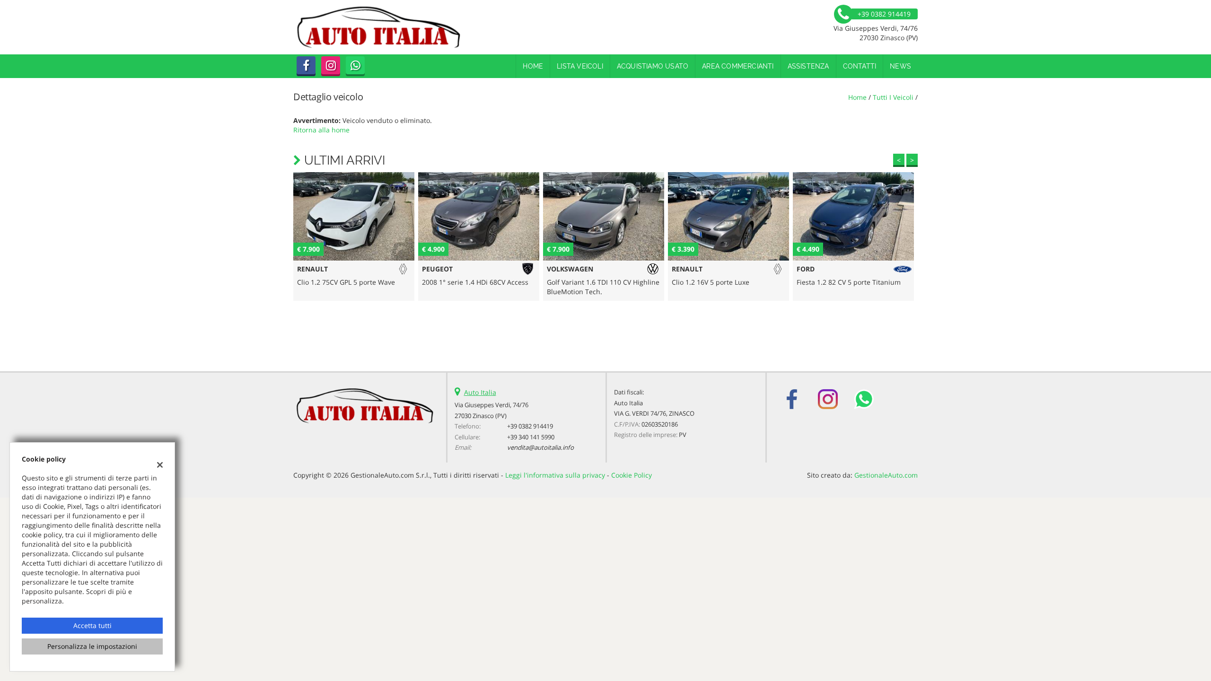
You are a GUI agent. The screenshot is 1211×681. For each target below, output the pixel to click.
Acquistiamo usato (652, 66)
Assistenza (808, 66)
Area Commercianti (737, 66)
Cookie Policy (631, 475)
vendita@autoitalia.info (540, 447)
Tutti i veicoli (893, 97)
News (900, 66)
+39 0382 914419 (530, 426)
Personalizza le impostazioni (92, 646)
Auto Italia (480, 392)
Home (533, 66)
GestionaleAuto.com (886, 475)
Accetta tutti (92, 625)
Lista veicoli (580, 66)
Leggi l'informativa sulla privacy (555, 475)
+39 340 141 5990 (530, 437)
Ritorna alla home (321, 129)
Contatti (860, 66)
